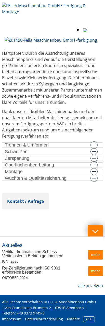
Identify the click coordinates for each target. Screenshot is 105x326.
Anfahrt (73, 319)
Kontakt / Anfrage (25, 201)
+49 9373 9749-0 (31, 313)
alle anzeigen (90, 285)
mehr (95, 254)
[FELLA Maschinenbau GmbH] (52, 13)
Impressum (11, 319)
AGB (89, 319)
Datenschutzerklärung (44, 319)
